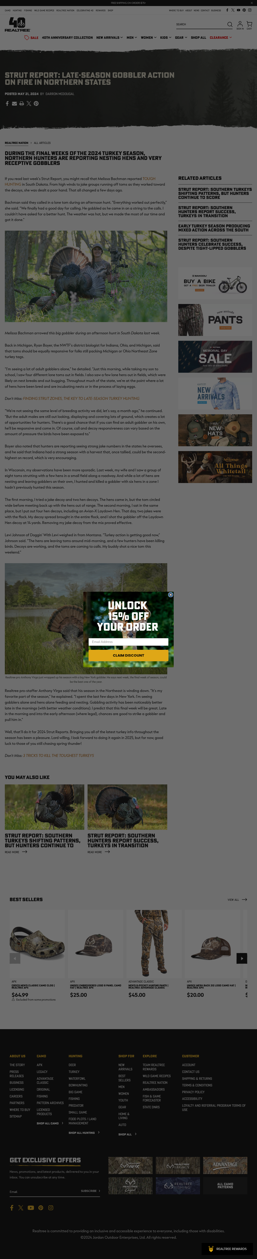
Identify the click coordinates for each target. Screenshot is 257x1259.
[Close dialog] (171, 595)
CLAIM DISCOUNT (128, 655)
